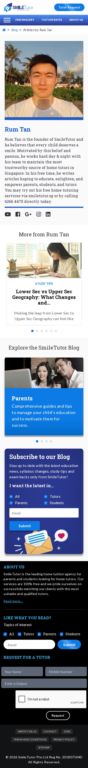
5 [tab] (51, 331)
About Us (76, 19)
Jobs (67, 731)
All (17, 496)
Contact (50, 731)
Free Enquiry (24, 19)
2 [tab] (37, 331)
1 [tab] (32, 331)
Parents (21, 502)
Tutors (55, 496)
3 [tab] (42, 331)
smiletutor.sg (40, 195)
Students (57, 502)
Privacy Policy (64, 739)
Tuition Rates (51, 19)
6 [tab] (56, 331)
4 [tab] (46, 331)
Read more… (13, 601)
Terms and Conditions (30, 739)
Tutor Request (69, 7)
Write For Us (27, 731)
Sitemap (44, 747)
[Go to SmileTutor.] (4, 30)
